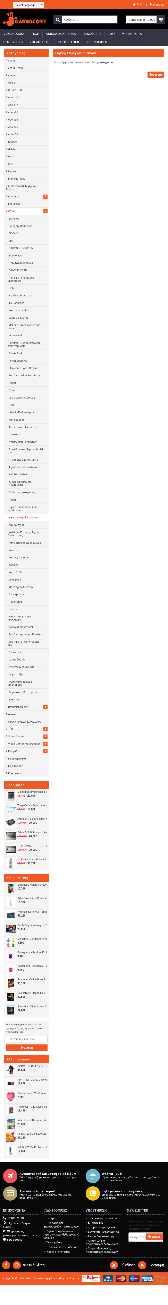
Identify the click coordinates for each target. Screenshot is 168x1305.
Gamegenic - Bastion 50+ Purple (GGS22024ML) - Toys (32, 952)
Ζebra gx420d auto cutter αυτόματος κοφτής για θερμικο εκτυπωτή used (32, 819)
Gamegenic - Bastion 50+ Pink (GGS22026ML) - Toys (32, 966)
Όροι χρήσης (55, 1242)
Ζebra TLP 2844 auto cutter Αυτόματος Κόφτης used (32, 832)
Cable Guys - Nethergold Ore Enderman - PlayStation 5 (32, 925)
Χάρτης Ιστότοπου (58, 1251)
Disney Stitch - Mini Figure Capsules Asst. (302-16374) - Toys (32, 1093)
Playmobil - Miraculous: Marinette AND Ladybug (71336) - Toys (32, 1106)
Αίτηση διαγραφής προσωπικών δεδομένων (102, 1250)
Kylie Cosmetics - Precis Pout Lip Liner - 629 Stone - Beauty (32, 898)
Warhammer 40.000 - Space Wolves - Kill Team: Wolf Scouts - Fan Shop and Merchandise (32, 911)
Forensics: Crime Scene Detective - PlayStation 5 (32, 1006)
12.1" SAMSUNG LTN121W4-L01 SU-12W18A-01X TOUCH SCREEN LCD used (32, 846)
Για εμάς (52, 1218)
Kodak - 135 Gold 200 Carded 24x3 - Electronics (32, 1133)
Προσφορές (15, 766)
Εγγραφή (26, 1047)
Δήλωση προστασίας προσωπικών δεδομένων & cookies (61, 1234)
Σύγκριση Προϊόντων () (103, 1231)
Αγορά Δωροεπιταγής (101, 1236)
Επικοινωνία (15, 773)
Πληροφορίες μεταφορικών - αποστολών (20, 1233)
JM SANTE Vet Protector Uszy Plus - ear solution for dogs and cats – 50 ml (32, 1147)
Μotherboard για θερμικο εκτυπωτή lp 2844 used (32, 791)
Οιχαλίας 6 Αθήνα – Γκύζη (17, 1224)
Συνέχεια (156, 74)
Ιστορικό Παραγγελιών (102, 1227)
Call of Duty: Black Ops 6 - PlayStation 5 (32, 993)
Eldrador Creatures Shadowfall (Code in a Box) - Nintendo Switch (32, 884)
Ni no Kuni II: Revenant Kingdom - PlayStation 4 (32, 1120)
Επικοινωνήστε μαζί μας (62, 1247)
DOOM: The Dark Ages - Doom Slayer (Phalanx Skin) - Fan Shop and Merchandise (32, 1066)
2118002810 (16, 1218)
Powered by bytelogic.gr (64, 1278)
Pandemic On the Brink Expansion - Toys (32, 979)
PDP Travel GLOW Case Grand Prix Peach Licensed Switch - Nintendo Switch (32, 1079)
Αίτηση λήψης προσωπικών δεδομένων (102, 1242)
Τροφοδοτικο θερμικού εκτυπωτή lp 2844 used (32, 805)
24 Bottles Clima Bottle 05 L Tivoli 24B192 (32, 859)
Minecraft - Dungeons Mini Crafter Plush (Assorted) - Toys (32, 938)
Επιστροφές (95, 1222)
